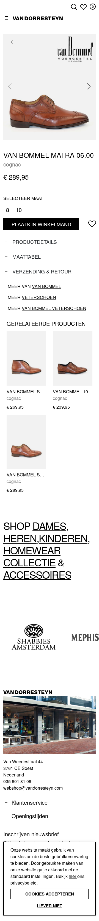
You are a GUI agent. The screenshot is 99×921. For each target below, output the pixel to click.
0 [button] (93, 6)
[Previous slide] (9, 86)
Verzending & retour (42, 271)
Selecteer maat (23, 198)
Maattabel (26, 256)
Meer (32, 297)
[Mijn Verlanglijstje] (83, 6)
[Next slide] (89, 86)
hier (73, 876)
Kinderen (63, 538)
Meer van (34, 286)
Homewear (32, 550)
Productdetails (34, 241)
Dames (49, 525)
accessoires (37, 574)
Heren (20, 538)
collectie (29, 562)
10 (19, 210)
